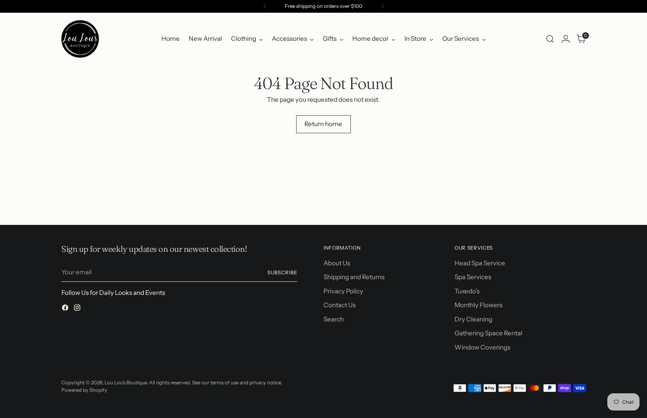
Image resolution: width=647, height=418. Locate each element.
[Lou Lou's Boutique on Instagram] (77, 309)
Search (334, 319)
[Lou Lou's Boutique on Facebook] (65, 309)
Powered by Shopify (84, 390)
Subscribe (282, 272)
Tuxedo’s (467, 291)
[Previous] (264, 6)
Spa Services (473, 277)
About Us (337, 263)
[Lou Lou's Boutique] (80, 39)
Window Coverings (482, 347)
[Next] (382, 6)
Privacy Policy (343, 291)
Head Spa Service (480, 263)
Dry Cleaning (473, 319)
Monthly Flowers (478, 305)
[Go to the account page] (565, 38)
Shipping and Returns (354, 277)
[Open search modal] (550, 38)
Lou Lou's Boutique (125, 382)
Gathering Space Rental (488, 333)
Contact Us (340, 305)
